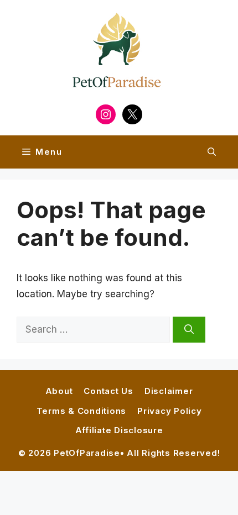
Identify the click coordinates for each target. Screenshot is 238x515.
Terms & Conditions (82, 411)
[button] (211, 152)
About (59, 391)
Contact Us (108, 391)
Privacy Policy (169, 411)
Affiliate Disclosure (119, 430)
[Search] (189, 330)
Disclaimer (168, 391)
